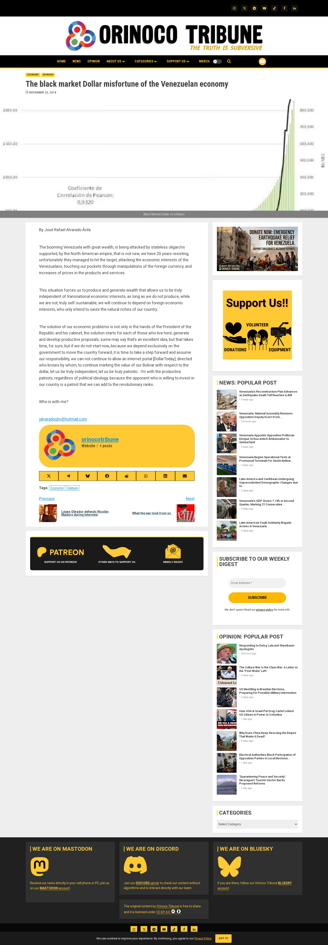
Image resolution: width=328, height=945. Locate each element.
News (77, 61)
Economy (32, 75)
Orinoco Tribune (168, 906)
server (147, 883)
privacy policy (264, 609)
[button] (229, 61)
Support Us (176, 61)
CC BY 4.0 (163, 912)
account (55, 888)
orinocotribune (100, 439)
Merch (204, 61)
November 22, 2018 (42, 92)
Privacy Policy (202, 938)
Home (61, 61)
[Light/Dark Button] (217, 61)
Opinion (93, 61)
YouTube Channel (255, 61)
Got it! (223, 938)
